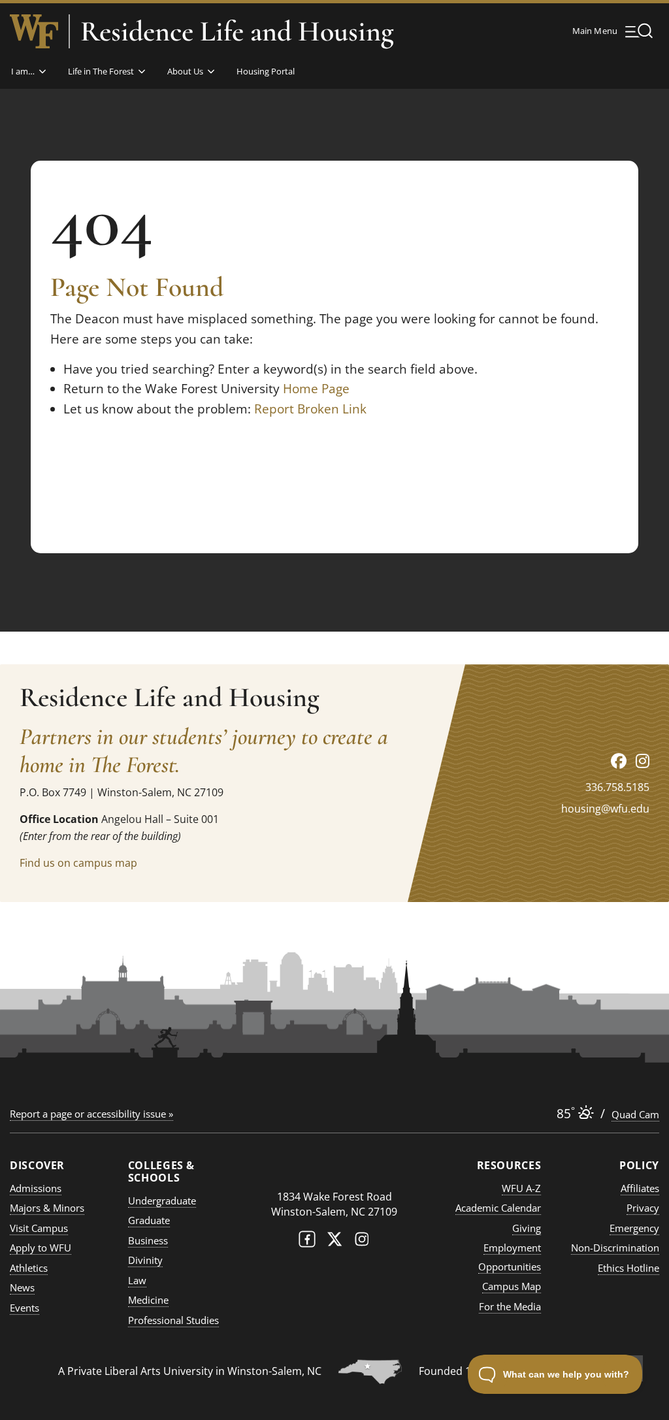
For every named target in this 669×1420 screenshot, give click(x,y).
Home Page (316, 388)
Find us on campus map (78, 863)
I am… (23, 71)
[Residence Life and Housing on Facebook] (619, 760)
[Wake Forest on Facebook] (307, 1242)
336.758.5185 (617, 787)
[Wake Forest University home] (34, 31)
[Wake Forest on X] (334, 1242)
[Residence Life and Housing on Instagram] (642, 760)
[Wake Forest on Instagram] (362, 1242)
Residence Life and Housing (237, 31)
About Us (185, 71)
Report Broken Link (310, 408)
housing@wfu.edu (605, 808)
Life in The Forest (101, 71)
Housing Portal (266, 71)
